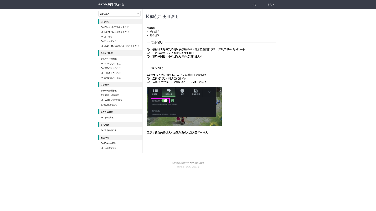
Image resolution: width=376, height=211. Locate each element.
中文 (270, 4)
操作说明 (154, 35)
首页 (254, 4)
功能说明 (154, 31)
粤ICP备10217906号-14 (188, 167)
